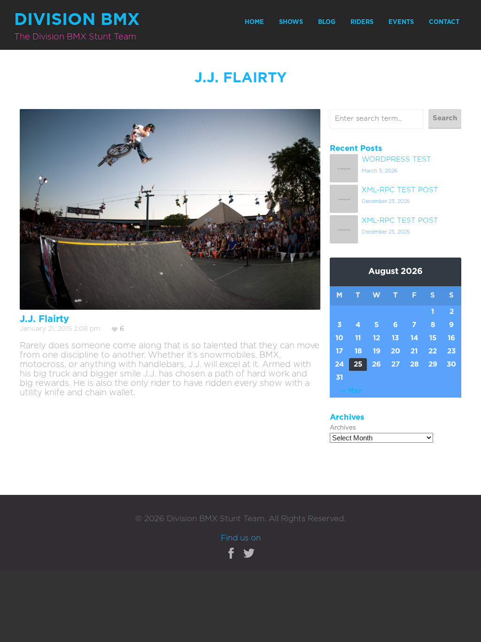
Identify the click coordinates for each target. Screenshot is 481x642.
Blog (326, 22)
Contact (444, 22)
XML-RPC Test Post (400, 190)
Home (254, 22)
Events (401, 22)
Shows (291, 22)
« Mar (351, 390)
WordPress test (396, 159)
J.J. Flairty (44, 319)
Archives (343, 428)
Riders (361, 22)
